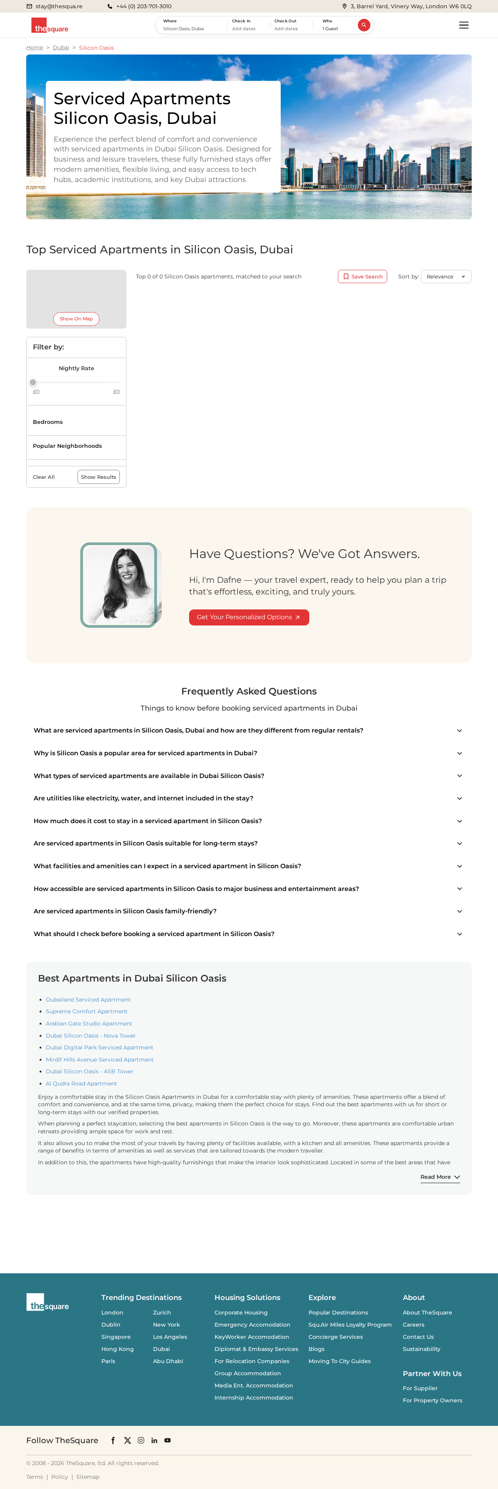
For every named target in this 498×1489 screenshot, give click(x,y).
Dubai (61, 47)
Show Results (98, 477)
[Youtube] (167, 1440)
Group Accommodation (248, 1373)
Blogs (317, 1349)
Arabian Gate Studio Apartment (89, 1023)
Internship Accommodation (254, 1397)
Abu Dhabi (168, 1361)
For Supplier (420, 1388)
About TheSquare (427, 1312)
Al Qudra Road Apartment (81, 1083)
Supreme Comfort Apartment (87, 1011)
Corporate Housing (241, 1312)
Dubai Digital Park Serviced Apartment (99, 1047)
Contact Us (418, 1336)
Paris (108, 1361)
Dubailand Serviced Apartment (88, 999)
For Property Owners (432, 1400)
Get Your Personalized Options (244, 617)
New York (166, 1324)
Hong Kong (117, 1349)
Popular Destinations (338, 1312)
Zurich (162, 1312)
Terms (34, 1476)
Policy (59, 1476)
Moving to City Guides (340, 1361)
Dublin (111, 1324)
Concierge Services (336, 1336)
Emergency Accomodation (252, 1324)
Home (34, 47)
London (112, 1312)
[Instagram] (141, 1440)
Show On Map (76, 319)
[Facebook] (113, 1440)
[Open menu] (464, 25)
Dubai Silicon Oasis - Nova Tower (91, 1035)
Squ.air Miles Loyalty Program (350, 1324)
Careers (413, 1324)
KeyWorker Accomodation (252, 1336)
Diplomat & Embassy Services (256, 1349)
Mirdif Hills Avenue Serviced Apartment (100, 1059)
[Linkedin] (154, 1440)
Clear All (44, 477)
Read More (435, 1176)
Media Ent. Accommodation (254, 1385)
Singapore (116, 1336)
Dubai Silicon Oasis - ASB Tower (90, 1071)
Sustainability (421, 1349)
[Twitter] (128, 1440)
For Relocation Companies (252, 1361)
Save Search (367, 276)
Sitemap (87, 1476)
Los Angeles (170, 1336)
